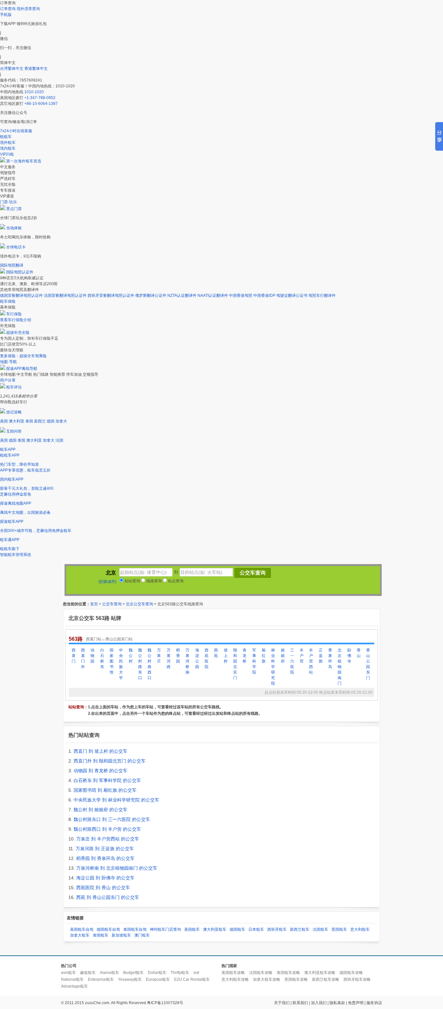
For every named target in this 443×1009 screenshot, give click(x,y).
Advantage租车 (74, 986)
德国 (50, 421)
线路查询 (153, 581)
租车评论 (14, 387)
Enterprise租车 (101, 979)
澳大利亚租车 (214, 929)
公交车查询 (112, 604)
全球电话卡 (16, 247)
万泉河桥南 (187, 661)
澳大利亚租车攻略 (319, 972)
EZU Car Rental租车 (192, 979)
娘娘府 (283, 655)
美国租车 (192, 929)
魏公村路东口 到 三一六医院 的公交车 (112, 819)
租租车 (6, 136)
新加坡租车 (121, 935)
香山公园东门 (368, 664)
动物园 (92, 655)
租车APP (8, 449)
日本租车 (256, 929)
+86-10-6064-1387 (41, 103)
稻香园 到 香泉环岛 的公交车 (105, 858)
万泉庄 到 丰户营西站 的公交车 (107, 838)
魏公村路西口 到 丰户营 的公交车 (107, 829)
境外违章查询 (28, 8)
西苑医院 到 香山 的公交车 (103, 887)
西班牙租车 (277, 929)
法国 (59, 440)
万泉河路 (169, 658)
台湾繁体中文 (12, 68)
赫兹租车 (88, 972)
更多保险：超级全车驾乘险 (23, 356)
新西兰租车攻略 (325, 979)
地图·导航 (8, 361)
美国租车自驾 (81, 929)
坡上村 (226, 655)
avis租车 (68, 972)
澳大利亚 (16, 421)
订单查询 (8, 8)
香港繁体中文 (36, 68)
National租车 (72, 979)
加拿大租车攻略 (266, 979)
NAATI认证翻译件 (213, 295)
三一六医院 (292, 661)
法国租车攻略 (260, 972)
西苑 (216, 653)
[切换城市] (107, 581)
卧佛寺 (349, 655)
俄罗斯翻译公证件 (150, 295)
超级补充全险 (18, 332)
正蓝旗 (321, 655)
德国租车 (237, 929)
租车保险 (8, 301)
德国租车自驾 (108, 929)
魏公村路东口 (140, 664)
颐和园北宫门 (235, 664)
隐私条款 (337, 1003)
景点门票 (14, 209)
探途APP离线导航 (21, 368)
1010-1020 (34, 92)
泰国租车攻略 (288, 972)
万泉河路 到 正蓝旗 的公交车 (105, 848)
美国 (4, 421)
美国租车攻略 (233, 972)
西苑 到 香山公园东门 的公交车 (107, 897)
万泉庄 (159, 655)
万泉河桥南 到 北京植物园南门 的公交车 (116, 868)
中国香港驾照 (240, 295)
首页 (94, 604)
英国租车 (339, 929)
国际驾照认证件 (19, 272)
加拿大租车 (80, 935)
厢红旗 (264, 655)
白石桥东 (102, 658)
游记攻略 (14, 412)
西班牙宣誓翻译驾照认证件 (111, 295)
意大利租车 (360, 929)
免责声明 (356, 1003)
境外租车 (8, 142)
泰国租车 (100, 935)
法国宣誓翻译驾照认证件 (65, 295)
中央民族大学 (121, 664)
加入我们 (319, 1003)
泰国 (29, 421)
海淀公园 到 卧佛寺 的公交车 (105, 877)
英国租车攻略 (296, 979)
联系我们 (300, 1003)
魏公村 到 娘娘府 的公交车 (100, 809)
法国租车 (320, 929)
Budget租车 (133, 972)
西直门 (74, 655)
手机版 (6, 14)
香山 (359, 653)
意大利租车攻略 (235, 979)
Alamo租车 (109, 972)
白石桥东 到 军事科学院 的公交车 (107, 780)
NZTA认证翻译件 (182, 295)
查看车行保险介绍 (15, 320)
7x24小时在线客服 (16, 131)
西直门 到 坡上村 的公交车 (100, 751)
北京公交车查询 (139, 604)
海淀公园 (197, 658)
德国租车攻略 (351, 972)
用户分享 (8, 380)
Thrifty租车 (180, 972)
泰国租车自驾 (135, 929)
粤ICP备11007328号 (165, 1003)
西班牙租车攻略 (357, 979)
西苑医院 (207, 658)
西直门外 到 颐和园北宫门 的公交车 (110, 760)
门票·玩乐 (8, 202)
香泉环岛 (330, 658)
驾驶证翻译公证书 (291, 295)
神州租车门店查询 (165, 929)
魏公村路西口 (149, 664)
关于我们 (282, 1003)
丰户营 (302, 655)
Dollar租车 (157, 972)
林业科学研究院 (273, 667)
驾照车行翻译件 (322, 295)
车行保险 (14, 314)
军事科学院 (254, 661)
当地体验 (14, 228)
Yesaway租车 (130, 979)
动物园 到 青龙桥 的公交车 (100, 770)
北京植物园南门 (339, 667)
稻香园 (178, 655)
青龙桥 (244, 655)
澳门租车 (142, 935)
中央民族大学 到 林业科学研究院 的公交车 (116, 799)
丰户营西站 (311, 661)
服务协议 (374, 1003)
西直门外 (83, 658)
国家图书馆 (112, 661)
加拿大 (61, 421)
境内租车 (8, 148)
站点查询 (175, 581)
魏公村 (131, 655)
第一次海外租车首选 (23, 161)
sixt (196, 972)
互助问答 (14, 431)
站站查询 (132, 581)
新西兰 (40, 421)
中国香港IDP (264, 295)
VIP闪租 (7, 154)
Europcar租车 (158, 979)
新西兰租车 (299, 929)
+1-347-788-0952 (39, 97)
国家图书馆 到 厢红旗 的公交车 (105, 790)
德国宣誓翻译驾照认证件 (21, 295)
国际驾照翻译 (11, 265)
